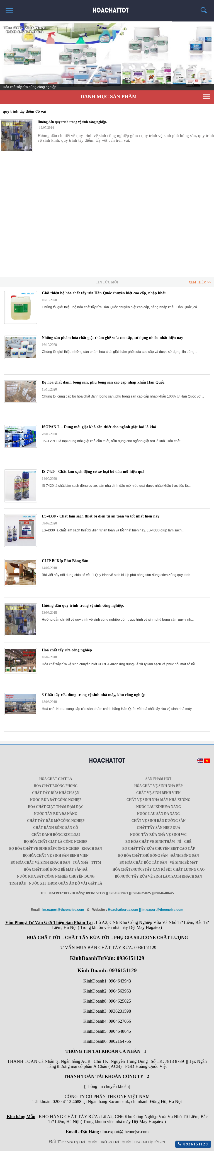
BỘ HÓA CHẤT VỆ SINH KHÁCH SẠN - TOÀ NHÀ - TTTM (56, 863)
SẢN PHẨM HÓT (158, 779)
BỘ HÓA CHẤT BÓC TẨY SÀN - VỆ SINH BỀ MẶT (159, 863)
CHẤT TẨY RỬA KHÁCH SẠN (55, 793)
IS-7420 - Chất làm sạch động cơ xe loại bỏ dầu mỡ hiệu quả (93, 471)
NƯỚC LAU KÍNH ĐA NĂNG (158, 807)
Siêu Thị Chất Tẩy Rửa (82, 1142)
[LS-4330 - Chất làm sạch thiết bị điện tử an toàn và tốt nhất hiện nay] (20, 546)
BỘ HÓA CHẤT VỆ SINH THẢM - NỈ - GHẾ (158, 842)
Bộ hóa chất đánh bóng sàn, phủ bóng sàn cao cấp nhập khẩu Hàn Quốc (103, 382)
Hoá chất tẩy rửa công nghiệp (67, 650)
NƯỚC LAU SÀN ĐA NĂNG (158, 814)
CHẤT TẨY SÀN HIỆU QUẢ (158, 828)
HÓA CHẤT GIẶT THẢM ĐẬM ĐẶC (56, 807)
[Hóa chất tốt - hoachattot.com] (107, 8)
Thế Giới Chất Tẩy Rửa (115, 1142)
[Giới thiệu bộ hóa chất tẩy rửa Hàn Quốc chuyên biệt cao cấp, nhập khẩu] (20, 323)
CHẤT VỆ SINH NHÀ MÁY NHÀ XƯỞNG (158, 800)
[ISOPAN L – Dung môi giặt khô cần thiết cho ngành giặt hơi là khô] (20, 447)
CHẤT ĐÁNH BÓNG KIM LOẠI (55, 835)
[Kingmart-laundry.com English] (200, 762)
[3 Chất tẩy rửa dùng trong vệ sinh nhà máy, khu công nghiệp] (20, 714)
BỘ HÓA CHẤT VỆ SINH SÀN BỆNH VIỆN (56, 856)
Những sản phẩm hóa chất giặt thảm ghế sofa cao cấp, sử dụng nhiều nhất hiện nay (112, 338)
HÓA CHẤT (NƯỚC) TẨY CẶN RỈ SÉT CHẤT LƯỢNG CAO (159, 869)
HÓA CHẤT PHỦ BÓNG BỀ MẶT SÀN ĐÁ (55, 869)
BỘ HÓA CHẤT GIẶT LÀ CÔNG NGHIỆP (55, 842)
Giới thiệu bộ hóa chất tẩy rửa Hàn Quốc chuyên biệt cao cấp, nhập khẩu (104, 293)
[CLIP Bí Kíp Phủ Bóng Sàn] (20, 585)
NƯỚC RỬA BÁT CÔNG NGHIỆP (55, 800)
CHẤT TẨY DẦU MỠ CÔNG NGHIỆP (55, 821)
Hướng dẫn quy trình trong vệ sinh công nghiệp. (83, 605)
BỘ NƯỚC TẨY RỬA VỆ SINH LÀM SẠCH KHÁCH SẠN (158, 876)
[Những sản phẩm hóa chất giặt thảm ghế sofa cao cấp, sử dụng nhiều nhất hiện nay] (20, 358)
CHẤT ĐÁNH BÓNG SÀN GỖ (55, 828)
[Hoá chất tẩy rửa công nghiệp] (20, 672)
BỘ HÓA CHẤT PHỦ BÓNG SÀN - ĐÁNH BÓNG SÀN (158, 856)
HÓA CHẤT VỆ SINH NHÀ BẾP (158, 786)
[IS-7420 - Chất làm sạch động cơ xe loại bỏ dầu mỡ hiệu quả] (20, 501)
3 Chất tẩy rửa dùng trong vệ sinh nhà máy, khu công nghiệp (93, 695)
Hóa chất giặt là (55, 779)
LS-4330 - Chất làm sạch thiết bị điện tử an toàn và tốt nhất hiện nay (100, 516)
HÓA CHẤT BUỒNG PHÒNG (55, 786)
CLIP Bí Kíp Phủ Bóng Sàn (65, 561)
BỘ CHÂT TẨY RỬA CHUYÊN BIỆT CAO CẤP (158, 849)
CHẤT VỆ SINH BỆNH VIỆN (158, 793)
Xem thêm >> (200, 282)
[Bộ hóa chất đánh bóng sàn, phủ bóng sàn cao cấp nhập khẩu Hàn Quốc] (20, 402)
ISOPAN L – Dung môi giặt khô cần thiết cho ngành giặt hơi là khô (99, 427)
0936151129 (194, 1144)
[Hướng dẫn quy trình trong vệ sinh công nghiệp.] (16, 135)
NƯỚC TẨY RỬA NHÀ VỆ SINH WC (158, 835)
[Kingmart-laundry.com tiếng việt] (207, 762)
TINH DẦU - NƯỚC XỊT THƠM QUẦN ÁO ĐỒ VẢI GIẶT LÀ (55, 883)
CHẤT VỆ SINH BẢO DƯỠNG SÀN (159, 821)
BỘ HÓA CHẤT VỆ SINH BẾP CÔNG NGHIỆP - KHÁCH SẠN (55, 849)
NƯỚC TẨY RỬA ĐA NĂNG (55, 814)
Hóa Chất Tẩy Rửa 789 (149, 1142)
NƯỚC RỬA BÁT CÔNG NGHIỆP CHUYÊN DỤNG (55, 876)
